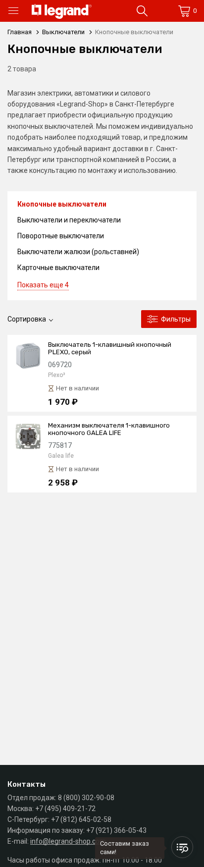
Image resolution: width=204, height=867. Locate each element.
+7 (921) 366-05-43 (116, 830)
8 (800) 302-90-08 (86, 798)
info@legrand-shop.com (68, 841)
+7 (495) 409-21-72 (65, 809)
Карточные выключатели (58, 267)
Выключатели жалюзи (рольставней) (78, 252)
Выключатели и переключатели (69, 220)
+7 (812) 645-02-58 (81, 819)
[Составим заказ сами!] (182, 847)
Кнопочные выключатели (61, 204)
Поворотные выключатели (60, 236)
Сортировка (26, 319)
